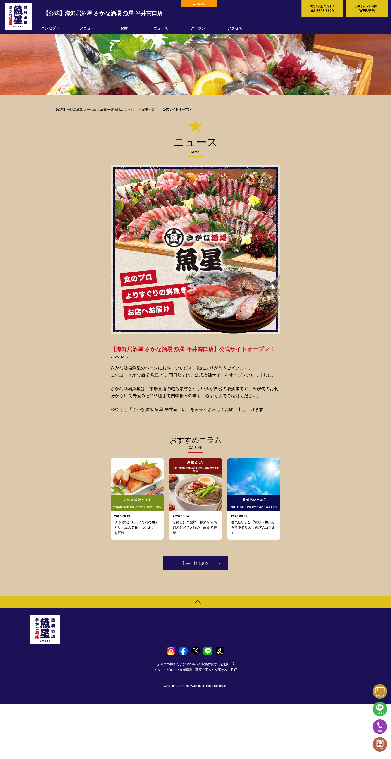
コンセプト (50, 28)
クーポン (198, 28)
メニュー (87, 28)
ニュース (161, 28)
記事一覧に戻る (195, 563)
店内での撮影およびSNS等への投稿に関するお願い (193, 664)
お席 (124, 28)
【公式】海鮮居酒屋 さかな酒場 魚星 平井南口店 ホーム (94, 109)
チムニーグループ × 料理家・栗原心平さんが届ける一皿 (194, 670)
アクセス (235, 28)
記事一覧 (148, 109)
